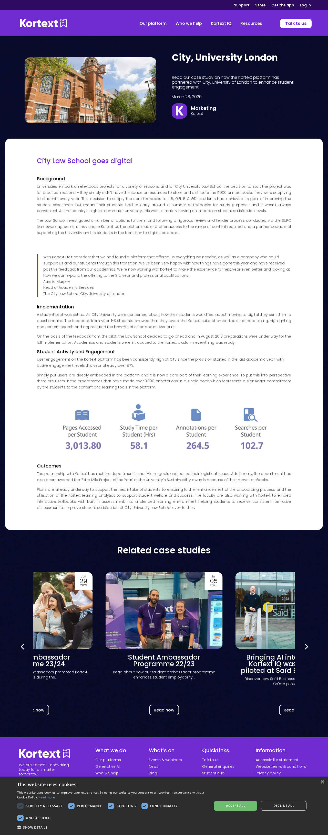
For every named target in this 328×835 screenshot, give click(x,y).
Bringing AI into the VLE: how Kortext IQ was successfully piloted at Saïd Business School (164, 664)
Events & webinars (165, 759)
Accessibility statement (277, 759)
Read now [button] (34, 710)
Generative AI (107, 766)
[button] (305, 646)
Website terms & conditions (281, 766)
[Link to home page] (43, 23)
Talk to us (210, 759)
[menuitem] (153, 23)
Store (260, 5)
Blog (153, 773)
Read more (46, 797)
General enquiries (218, 766)
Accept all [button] (235, 806)
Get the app (282, 5)
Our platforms (108, 759)
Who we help (107, 773)
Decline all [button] (283, 806)
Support (242, 5)
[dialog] (164, 806)
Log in (305, 5)
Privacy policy (268, 773)
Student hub (213, 773)
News (153, 766)
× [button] (322, 782)
